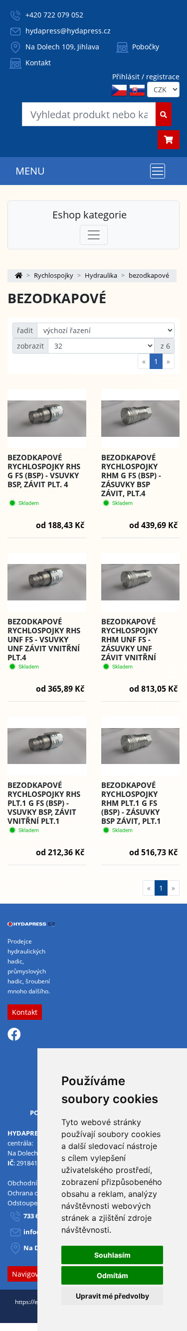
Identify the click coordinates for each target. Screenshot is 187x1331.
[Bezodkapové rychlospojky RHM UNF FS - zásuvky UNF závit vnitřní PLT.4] (140, 582)
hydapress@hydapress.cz (68, 30)
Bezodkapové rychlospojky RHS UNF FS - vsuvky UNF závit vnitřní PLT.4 (43, 639)
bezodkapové (149, 275)
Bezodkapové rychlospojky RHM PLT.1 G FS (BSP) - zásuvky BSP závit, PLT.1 (131, 803)
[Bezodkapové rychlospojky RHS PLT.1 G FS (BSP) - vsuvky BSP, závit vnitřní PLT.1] (46, 746)
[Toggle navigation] (158, 171)
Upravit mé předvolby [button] (112, 1296)
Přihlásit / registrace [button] (146, 76)
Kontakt (37, 62)
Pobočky (144, 46)
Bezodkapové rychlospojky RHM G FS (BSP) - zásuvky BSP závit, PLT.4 (131, 475)
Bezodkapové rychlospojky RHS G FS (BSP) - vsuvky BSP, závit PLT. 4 (43, 470)
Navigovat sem (36, 1274)
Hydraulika (101, 275)
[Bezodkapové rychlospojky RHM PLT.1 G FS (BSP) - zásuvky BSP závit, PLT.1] (140, 746)
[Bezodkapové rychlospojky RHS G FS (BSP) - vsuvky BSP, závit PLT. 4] (46, 418)
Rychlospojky (53, 275)
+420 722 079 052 (54, 14)
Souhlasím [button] (112, 1255)
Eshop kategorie (89, 214)
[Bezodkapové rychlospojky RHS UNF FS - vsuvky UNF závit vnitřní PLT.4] (46, 582)
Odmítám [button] (112, 1275)
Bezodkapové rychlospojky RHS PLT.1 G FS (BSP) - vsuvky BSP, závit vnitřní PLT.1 (43, 803)
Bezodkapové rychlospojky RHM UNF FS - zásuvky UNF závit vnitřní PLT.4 (129, 643)
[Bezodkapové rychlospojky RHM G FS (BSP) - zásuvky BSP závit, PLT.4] (140, 418)
